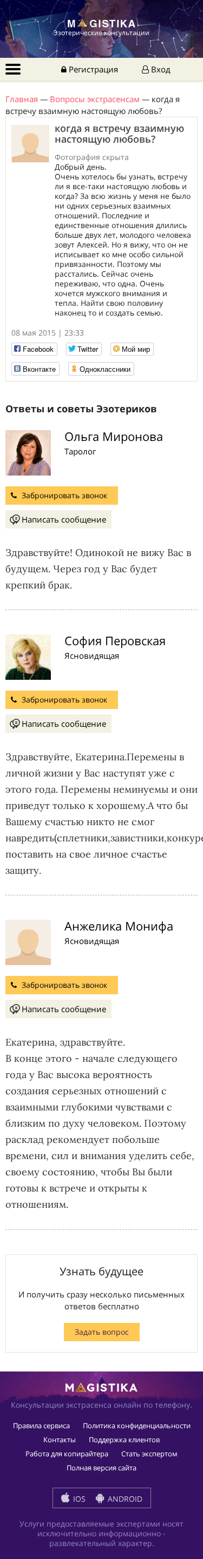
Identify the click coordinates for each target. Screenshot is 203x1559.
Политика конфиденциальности (137, 1425)
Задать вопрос (102, 1332)
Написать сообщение (64, 519)
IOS (78, 1499)
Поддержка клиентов (124, 1439)
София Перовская (115, 640)
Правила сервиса (41, 1425)
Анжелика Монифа (118, 926)
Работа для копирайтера (66, 1453)
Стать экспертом (149, 1453)
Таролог (80, 451)
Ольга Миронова (113, 436)
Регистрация (92, 69)
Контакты (59, 1439)
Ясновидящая (91, 655)
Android (124, 1499)
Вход (160, 69)
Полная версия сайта (101, 1468)
